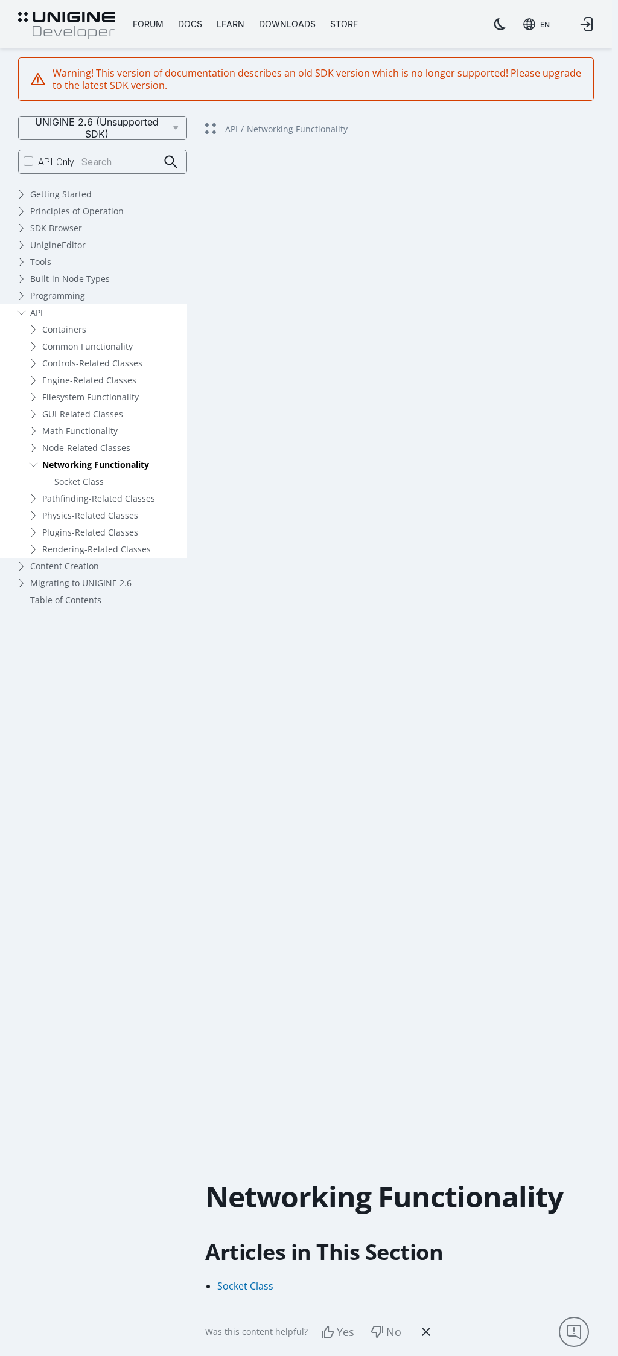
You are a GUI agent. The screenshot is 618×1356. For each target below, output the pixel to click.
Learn (230, 24)
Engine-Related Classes (89, 380)
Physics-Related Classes (90, 515)
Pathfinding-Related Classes (98, 498)
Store (344, 24)
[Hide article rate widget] (426, 1332)
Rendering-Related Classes (96, 549)
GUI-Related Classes (82, 414)
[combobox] (536, 24)
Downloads (287, 24)
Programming (57, 295)
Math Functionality (80, 431)
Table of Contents (65, 600)
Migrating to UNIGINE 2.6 (81, 583)
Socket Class (79, 481)
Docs (190, 24)
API (36, 312)
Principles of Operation (77, 211)
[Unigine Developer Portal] (66, 26)
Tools (40, 261)
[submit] (171, 162)
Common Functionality (87, 346)
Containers (64, 329)
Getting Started (61, 194)
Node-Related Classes (86, 447)
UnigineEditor (58, 245)
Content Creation (64, 566)
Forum (148, 24)
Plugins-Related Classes (90, 532)
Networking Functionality (95, 464)
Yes (345, 1332)
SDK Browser (56, 228)
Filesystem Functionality (90, 397)
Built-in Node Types (70, 278)
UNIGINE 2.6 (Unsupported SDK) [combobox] (97, 128)
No (393, 1332)
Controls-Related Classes (92, 363)
